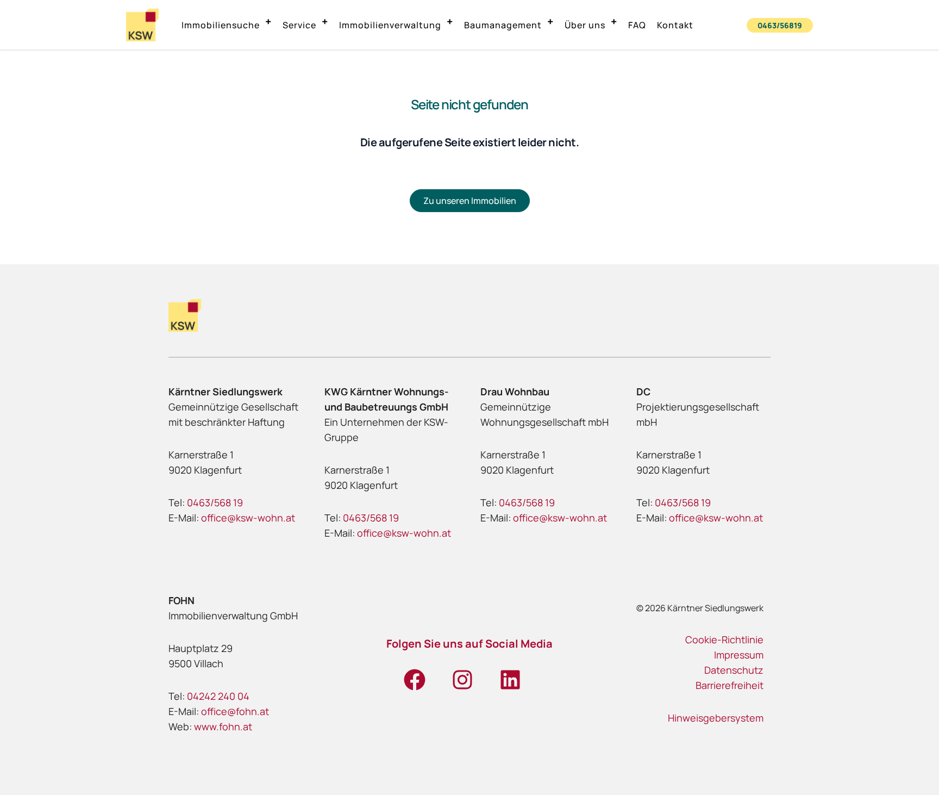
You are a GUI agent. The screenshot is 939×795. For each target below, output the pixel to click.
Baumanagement (503, 25)
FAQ (637, 25)
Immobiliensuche (220, 25)
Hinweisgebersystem (715, 717)
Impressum (738, 654)
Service (299, 25)
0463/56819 (780, 25)
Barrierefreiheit (729, 685)
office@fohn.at (235, 711)
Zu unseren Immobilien (469, 201)
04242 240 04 (218, 696)
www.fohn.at (223, 726)
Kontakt (675, 25)
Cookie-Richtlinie (724, 639)
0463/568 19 (215, 502)
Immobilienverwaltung (390, 25)
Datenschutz (733, 669)
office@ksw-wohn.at (248, 517)
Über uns (585, 25)
